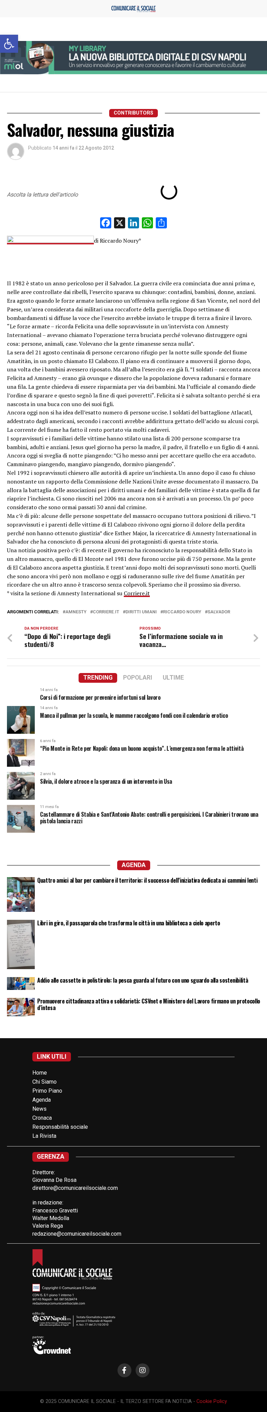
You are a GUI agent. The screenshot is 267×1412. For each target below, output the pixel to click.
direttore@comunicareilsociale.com (75, 1188)
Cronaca (42, 1118)
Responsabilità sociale (60, 1127)
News (39, 1109)
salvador (219, 612)
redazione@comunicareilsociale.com (76, 1233)
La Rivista (44, 1136)
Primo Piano (47, 1090)
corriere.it (106, 612)
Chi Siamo (44, 1081)
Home (39, 1072)
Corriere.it (137, 593)
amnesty (76, 612)
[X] (120, 223)
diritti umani (141, 612)
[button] (9, 44)
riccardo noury (182, 612)
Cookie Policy (211, 1401)
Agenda (41, 1099)
